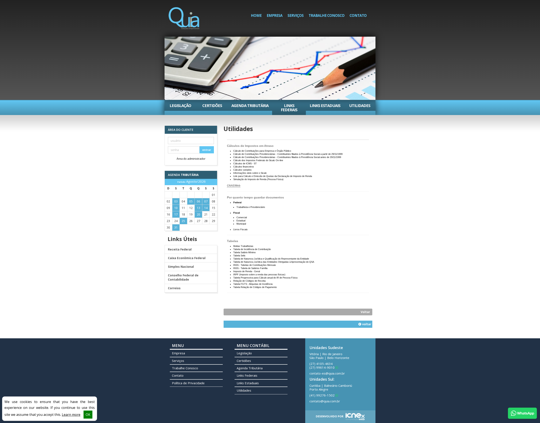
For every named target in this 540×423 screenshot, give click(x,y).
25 (183, 221)
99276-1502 (322, 395)
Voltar (365, 312)
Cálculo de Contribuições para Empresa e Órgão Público (262, 151)
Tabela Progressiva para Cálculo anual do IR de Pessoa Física (265, 277)
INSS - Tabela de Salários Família (250, 268)
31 (176, 227)
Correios (174, 288)
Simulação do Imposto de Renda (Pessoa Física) (258, 179)
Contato (358, 15)
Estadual (240, 220)
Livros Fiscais (240, 229)
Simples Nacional (181, 267)
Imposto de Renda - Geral (246, 271)
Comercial (241, 217)
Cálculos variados (242, 170)
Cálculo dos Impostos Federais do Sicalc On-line (258, 160)
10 (176, 208)
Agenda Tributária (250, 105)
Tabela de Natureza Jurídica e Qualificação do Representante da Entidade (271, 258)
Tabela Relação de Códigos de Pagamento (255, 287)
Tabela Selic (239, 255)
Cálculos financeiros (243, 166)
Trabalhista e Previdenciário (250, 207)
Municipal (241, 223)
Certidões (212, 105)
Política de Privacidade (188, 383)
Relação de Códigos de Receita (249, 281)
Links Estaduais (325, 105)
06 (198, 201)
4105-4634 (321, 363)
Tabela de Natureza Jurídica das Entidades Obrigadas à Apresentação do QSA (273, 262)
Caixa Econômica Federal (186, 258)
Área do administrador (191, 159)
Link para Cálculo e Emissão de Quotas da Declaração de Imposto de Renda (272, 176)
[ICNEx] (354, 416)
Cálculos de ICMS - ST (245, 163)
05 (191, 201)
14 (206, 208)
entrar (206, 150)
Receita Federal (180, 249)
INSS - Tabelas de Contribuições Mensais (254, 265)
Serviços (296, 15)
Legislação (180, 105)
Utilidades (359, 105)
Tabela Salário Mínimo (244, 252)
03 (176, 201)
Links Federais (289, 107)
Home (256, 15)
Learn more (71, 414)
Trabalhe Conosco (326, 15)
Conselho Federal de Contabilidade (183, 277)
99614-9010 (322, 367)
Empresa (274, 15)
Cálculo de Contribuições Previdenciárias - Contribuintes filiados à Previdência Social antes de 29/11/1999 (287, 157)
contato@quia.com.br (324, 401)
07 (206, 201)
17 (176, 214)
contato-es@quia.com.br (327, 373)
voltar (366, 324)
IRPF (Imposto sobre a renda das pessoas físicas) (259, 274)
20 (198, 214)
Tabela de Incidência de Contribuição (252, 249)
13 (198, 208)
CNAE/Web (233, 185)
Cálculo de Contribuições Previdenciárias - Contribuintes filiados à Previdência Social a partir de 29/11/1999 (288, 154)
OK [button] (88, 414)
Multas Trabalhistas (243, 246)
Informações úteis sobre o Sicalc (250, 173)
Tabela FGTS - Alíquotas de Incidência (253, 284)
